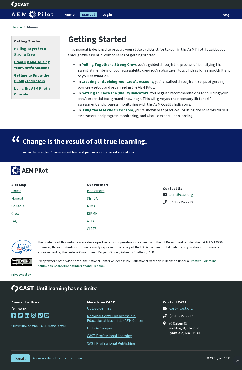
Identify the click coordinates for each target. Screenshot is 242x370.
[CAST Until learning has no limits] (54, 288)
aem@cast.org (181, 194)
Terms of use (72, 358)
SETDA (92, 198)
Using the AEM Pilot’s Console (107, 110)
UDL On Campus (100, 328)
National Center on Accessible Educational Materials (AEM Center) (116, 318)
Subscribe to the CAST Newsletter (38, 326)
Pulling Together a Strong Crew (109, 64)
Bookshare (95, 190)
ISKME (92, 213)
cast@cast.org (181, 308)
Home (16, 27)
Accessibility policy (46, 358)
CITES (92, 228)
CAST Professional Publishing (111, 343)
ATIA (91, 221)
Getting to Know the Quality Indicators (115, 92)
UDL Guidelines (99, 308)
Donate (20, 358)
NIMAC (92, 205)
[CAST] (20, 4)
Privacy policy (21, 274)
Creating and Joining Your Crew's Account (117, 81)
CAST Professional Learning (109, 335)
